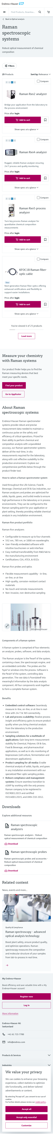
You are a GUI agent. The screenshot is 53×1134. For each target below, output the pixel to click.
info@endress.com (16, 1042)
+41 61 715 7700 (16, 1034)
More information (10, 1013)
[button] (17, 113)
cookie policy (40, 1102)
